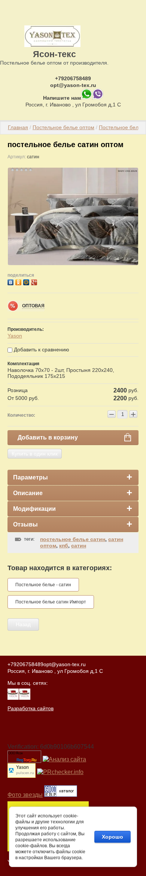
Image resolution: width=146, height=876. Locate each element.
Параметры (30, 477)
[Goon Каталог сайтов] (60, 795)
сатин (78, 546)
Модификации (34, 509)
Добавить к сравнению (40, 349)
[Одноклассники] (19, 281)
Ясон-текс (54, 54)
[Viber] (97, 98)
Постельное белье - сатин (43, 584)
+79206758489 (73, 78)
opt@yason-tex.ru (73, 85)
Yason (14, 336)
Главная (18, 127)
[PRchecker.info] (60, 772)
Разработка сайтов (30, 708)
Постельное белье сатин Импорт (50, 602)
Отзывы (25, 524)
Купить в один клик (35, 454)
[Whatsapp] (86, 98)
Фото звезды (25, 795)
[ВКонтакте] (11, 281)
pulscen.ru (25, 773)
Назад (23, 624)
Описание (28, 493)
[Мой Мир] (27, 281)
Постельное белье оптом (63, 127)
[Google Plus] (35, 281)
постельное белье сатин (72, 539)
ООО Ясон (15, 753)
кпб (63, 546)
